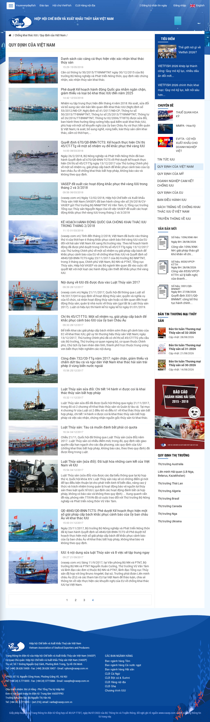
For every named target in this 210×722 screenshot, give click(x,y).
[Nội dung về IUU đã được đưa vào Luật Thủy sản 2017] (33, 296)
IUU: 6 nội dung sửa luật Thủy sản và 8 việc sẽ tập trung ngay (105, 553)
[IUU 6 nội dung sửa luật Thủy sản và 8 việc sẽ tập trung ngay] (33, 569)
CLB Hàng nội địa (85, 5)
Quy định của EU (170, 193)
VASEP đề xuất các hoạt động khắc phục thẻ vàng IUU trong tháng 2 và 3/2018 (104, 186)
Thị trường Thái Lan (170, 483)
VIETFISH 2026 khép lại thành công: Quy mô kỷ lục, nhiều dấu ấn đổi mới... (178, 71)
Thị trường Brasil (168, 498)
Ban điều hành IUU (171, 200)
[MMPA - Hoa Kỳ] (165, 129)
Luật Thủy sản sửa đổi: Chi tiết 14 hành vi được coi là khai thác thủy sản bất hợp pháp (103, 391)
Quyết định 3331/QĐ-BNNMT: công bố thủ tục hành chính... (184, 299)
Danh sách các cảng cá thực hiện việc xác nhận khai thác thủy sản (102, 60)
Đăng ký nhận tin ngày (154, 5)
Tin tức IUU (166, 159)
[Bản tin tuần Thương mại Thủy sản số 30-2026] (162, 365)
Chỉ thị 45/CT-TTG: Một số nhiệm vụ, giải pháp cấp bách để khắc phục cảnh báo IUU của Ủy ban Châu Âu (103, 318)
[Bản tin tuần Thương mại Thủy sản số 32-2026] (162, 332)
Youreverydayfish (26, 5)
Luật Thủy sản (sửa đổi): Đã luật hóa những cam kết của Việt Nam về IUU (105, 463)
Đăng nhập (179, 5)
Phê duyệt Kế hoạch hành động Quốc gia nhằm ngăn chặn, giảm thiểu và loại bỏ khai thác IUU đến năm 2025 (103, 91)
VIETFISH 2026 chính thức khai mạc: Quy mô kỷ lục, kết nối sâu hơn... (178, 90)
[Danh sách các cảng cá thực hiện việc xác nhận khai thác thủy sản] (33, 70)
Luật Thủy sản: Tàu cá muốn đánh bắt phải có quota (99, 427)
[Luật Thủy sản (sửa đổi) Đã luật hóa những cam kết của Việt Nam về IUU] (33, 482)
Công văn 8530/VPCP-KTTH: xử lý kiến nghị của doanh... (185, 275)
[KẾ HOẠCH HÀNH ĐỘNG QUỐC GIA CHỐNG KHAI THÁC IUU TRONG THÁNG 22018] (33, 248)
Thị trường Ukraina (170, 521)
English (199, 5)
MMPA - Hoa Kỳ (186, 125)
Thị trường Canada (170, 506)
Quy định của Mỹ (170, 174)
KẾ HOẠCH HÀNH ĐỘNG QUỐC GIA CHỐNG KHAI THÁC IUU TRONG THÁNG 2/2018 (103, 224)
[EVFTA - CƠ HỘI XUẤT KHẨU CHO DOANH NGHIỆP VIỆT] (165, 142)
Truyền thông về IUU (174, 219)
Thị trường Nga (167, 513)
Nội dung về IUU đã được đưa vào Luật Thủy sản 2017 (100, 282)
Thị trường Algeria (169, 491)
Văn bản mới (167, 229)
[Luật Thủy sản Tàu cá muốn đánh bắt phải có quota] (33, 441)
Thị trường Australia (170, 464)
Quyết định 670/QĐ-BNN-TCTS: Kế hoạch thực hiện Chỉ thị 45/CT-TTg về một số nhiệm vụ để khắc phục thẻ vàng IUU (103, 144)
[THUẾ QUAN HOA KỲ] (165, 115)
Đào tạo (44, 5)
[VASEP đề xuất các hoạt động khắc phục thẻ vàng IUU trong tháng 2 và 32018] (33, 199)
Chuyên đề (165, 105)
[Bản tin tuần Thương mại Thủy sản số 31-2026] (162, 348)
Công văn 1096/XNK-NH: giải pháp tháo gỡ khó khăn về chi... (185, 250)
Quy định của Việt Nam (175, 167)
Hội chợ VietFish (61, 5)
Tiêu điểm (168, 39)
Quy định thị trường (173, 455)
